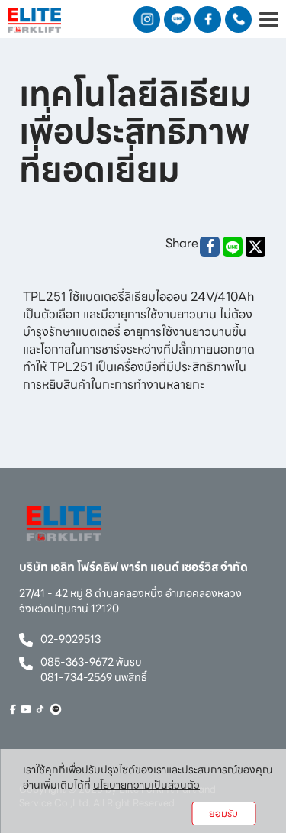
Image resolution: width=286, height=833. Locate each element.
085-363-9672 (77, 662)
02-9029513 (70, 639)
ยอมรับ (223, 814)
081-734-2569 (76, 677)
